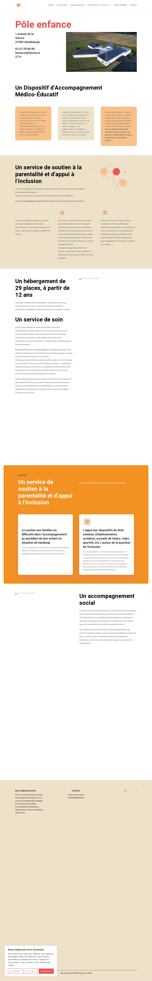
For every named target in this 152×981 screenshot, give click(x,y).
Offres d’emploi (120, 5)
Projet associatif (77, 5)
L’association (62, 5)
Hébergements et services (98, 5)
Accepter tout (46, 971)
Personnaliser (15, 971)
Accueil (51, 5)
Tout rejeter (31, 971)
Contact (133, 5)
